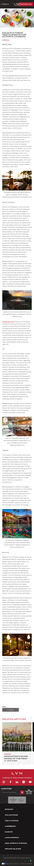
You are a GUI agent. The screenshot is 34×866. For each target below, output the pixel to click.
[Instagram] (23, 782)
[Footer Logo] (17, 774)
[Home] (4, 782)
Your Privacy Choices (12, 863)
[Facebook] (10, 782)
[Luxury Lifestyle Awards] (17, 800)
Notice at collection (26, 863)
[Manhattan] (17, 736)
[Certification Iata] (29, 794)
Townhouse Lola (7, 322)
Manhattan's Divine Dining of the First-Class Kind (16, 758)
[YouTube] (30, 782)
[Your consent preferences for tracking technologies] (30, 861)
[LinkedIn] (17, 782)
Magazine (6, 4)
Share (11, 709)
